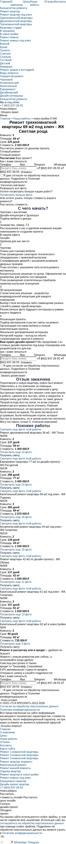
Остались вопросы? (11, 726)
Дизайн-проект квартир (14, 784)
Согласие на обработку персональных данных (29, 706)
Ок (2, 836)
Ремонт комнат (9, 37)
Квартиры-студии (10, 27)
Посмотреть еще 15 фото (16, 549)
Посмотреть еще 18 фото (16, 517)
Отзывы (49, 1)
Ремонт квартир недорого (16, 761)
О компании (7, 732)
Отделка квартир (10, 771)
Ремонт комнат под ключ (15, 40)
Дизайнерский (9, 92)
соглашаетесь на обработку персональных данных (32, 823)
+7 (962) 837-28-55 (11, 105)
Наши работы (22, 118)
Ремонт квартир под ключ (16, 14)
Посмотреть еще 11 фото (15, 581)
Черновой (6, 79)
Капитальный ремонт (13, 764)
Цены (26, 1)
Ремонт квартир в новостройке (19, 774)
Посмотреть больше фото (16, 194)
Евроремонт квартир (13, 781)
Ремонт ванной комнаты (15, 768)
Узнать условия (9, 700)
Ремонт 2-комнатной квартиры (19, 755)
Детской (5, 63)
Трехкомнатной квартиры (16, 24)
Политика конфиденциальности (20, 709)
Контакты (60, 1)
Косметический (9, 82)
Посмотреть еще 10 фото (16, 452)
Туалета (5, 50)
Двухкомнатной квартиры (16, 21)
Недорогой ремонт (12, 76)
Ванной (4, 43)
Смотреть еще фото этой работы (20, 429)
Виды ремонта (9, 73)
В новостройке (9, 34)
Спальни (5, 56)
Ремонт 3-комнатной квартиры (19, 758)
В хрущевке (7, 30)
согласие (17, 175)
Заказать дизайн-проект (13, 375)
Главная (5, 1)
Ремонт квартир (10, 11)
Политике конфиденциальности (22, 833)
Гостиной (6, 60)
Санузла (5, 53)
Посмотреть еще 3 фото (15, 643)
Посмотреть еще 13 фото (16, 614)
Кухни (3, 47)
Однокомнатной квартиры (16, 17)
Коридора (6, 66)
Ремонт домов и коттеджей (17, 69)
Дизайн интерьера (11, 95)
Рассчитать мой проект (13, 185)
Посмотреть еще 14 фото (16, 484)
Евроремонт (8, 89)
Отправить (26, 172)
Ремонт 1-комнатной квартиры (19, 751)
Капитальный (8, 86)
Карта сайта (7, 748)
